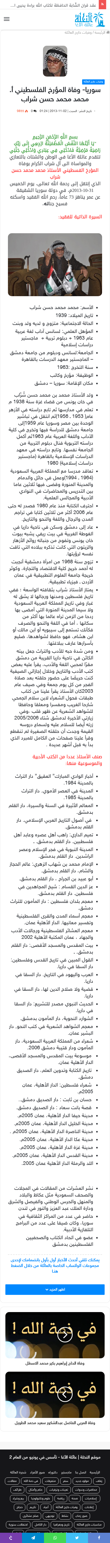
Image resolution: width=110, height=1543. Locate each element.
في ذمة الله (31, 1481)
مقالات (12, 1481)
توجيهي (50, 1516)
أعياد (46, 1507)
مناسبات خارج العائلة (89, 1525)
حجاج (20, 1507)
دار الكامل (40, 1525)
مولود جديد (82, 1481)
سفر (65, 1481)
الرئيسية (95, 1473)
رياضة (60, 1498)
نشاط (65, 1516)
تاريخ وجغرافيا (61, 1525)
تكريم (33, 1507)
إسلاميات (91, 1498)
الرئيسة (100, 33)
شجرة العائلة (18, 1473)
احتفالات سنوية (18, 1525)
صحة (75, 1498)
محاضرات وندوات (86, 1490)
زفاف (99, 1481)
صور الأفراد (37, 1473)
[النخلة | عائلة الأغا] (90, 19)
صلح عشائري (30, 1516)
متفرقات (50, 1481)
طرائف (17, 1490)
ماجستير (66, 1473)
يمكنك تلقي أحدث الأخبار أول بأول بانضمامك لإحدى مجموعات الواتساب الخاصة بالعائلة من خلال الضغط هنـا (55, 1266)
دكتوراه (53, 1473)
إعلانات (89, 1507)
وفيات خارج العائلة (78, 33)
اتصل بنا (80, 1473)
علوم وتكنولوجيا (40, 1498)
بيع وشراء (18, 1498)
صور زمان (81, 1516)
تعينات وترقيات (58, 1490)
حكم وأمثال (35, 1490)
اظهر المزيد (56, 1289)
